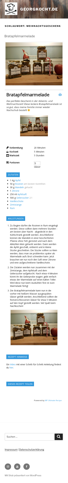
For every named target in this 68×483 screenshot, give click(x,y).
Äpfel (18, 180)
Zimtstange (16, 204)
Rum (12, 208)
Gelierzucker (22, 197)
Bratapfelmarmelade (19, 36)
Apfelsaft (22, 194)
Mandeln (19, 187)
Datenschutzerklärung (31, 449)
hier (11, 367)
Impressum (11, 449)
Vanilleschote (16, 201)
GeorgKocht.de (39, 9)
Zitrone (15, 190)
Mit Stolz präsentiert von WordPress (23, 475)
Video (13, 364)
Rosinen (19, 183)
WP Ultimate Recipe (53, 400)
